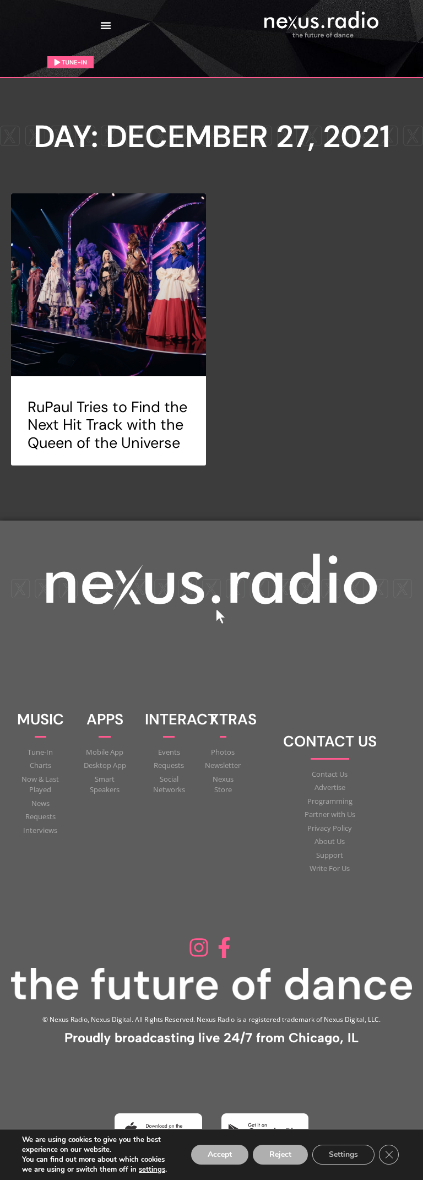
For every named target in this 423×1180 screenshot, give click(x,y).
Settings (343, 1154)
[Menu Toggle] (105, 25)
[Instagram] (199, 947)
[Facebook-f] (224, 947)
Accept (220, 1154)
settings (152, 1169)
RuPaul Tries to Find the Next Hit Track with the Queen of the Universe (107, 424)
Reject (280, 1154)
